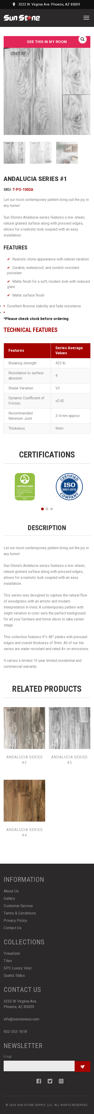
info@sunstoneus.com (21, 1019)
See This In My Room (47, 42)
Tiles (8, 961)
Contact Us (12, 928)
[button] (82, 39)
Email (8, 1056)
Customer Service (18, 906)
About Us (11, 891)
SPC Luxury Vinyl (17, 968)
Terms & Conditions (20, 913)
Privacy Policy (15, 920)
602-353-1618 (15, 1031)
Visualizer (12, 953)
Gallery (9, 898)
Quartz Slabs (14, 975)
